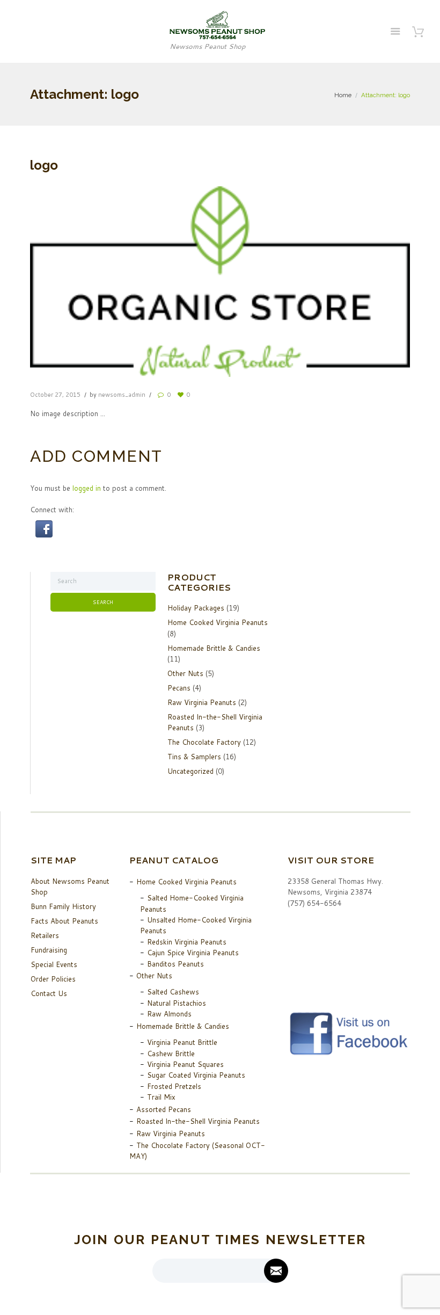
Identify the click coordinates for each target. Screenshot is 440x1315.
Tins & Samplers (194, 756)
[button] (44, 526)
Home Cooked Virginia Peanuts (217, 622)
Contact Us (49, 993)
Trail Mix (161, 1097)
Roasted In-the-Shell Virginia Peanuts (198, 1121)
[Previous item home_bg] (125, 281)
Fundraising (49, 950)
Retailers (45, 935)
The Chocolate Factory (204, 742)
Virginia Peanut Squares (185, 1064)
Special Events (54, 964)
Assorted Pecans (163, 1109)
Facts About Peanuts (64, 921)
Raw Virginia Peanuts (201, 702)
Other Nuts (185, 673)
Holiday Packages (195, 608)
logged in (86, 488)
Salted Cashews (173, 992)
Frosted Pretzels (174, 1086)
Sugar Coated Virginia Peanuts (196, 1075)
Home (342, 95)
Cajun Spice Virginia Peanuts (193, 952)
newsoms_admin (121, 394)
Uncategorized (190, 771)
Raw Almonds (169, 1014)
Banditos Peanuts (175, 964)
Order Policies (53, 979)
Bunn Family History (63, 906)
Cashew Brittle (171, 1053)
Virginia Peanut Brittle (182, 1042)
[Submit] (276, 1271)
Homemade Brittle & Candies (213, 648)
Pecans (178, 688)
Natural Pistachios (176, 1003)
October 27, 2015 (55, 394)
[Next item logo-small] (315, 281)
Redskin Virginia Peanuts (186, 942)
